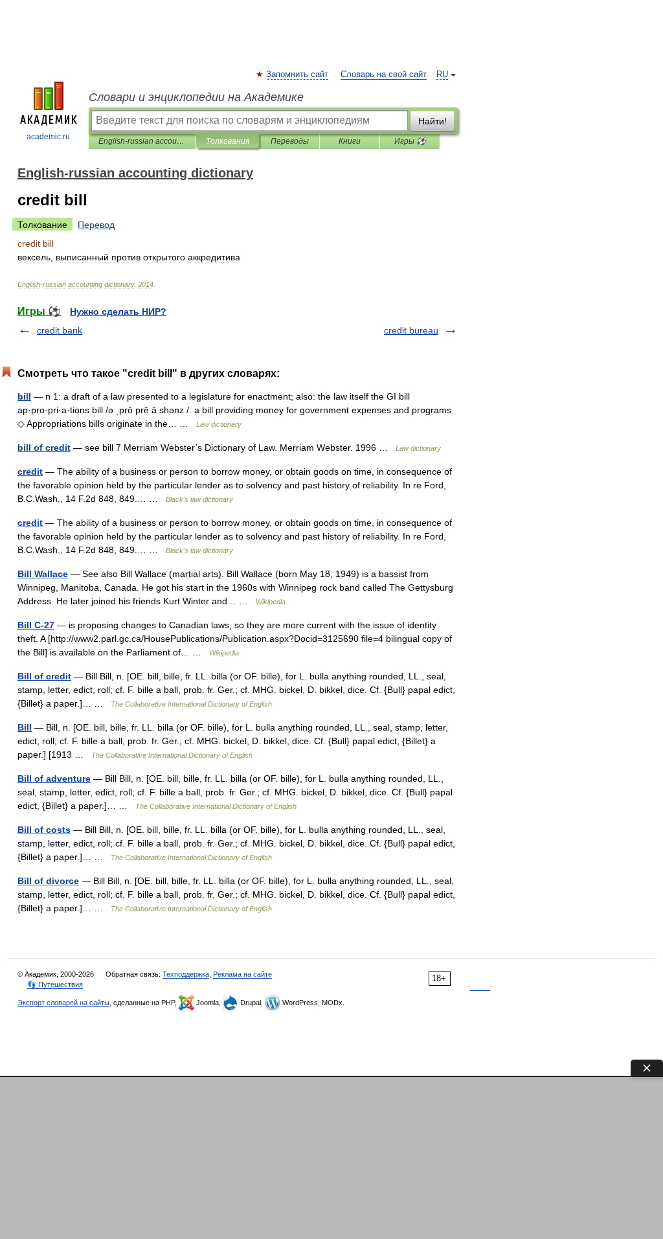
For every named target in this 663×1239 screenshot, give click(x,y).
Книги (350, 141)
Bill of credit (44, 676)
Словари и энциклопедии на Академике (196, 97)
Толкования (227, 141)
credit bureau (411, 330)
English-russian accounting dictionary (142, 141)
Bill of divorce (48, 881)
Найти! (432, 121)
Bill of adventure (54, 778)
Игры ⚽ (410, 141)
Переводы (290, 141)
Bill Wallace (42, 574)
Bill (24, 727)
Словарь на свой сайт (384, 74)
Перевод (96, 225)
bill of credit (44, 447)
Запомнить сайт (297, 74)
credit (30, 471)
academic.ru (48, 136)
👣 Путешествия (55, 984)
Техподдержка (186, 974)
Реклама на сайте (242, 974)
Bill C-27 (35, 625)
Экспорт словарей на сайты (63, 1002)
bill (24, 396)
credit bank (59, 330)
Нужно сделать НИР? (118, 311)
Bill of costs (44, 829)
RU (442, 74)
